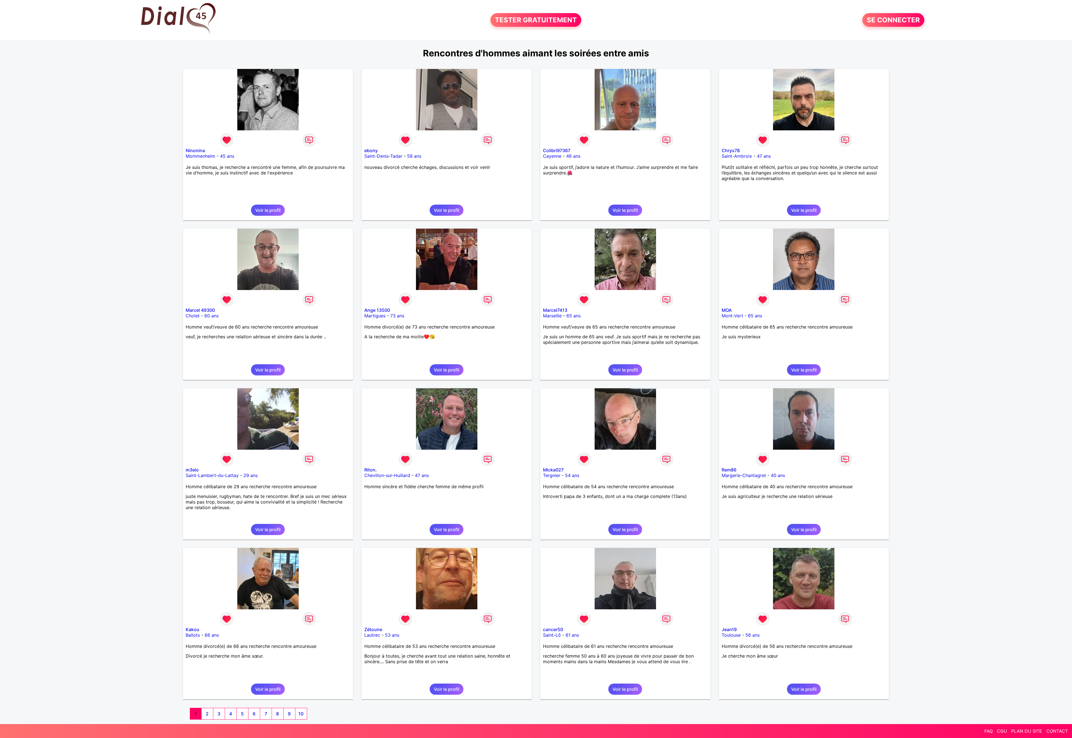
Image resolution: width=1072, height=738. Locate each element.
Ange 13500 (377, 310)
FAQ (988, 731)
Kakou (192, 629)
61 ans (572, 635)
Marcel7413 (555, 310)
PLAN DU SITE (1026, 731)
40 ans (778, 475)
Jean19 (729, 629)
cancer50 (553, 629)
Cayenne (552, 156)
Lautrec (372, 635)
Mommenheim (200, 156)
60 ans (211, 315)
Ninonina (195, 150)
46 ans (573, 156)
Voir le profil (268, 210)
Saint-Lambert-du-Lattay (212, 475)
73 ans (397, 315)
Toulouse (731, 635)
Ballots (193, 635)
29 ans (250, 475)
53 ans (392, 635)
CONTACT (1057, 731)
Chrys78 (731, 150)
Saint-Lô (552, 635)
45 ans (227, 156)
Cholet (193, 315)
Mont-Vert (732, 315)
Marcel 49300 (200, 310)
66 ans (212, 635)
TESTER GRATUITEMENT (536, 20)
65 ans (573, 315)
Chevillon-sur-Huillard (387, 475)
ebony (371, 150)
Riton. (370, 470)
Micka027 (553, 470)
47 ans (764, 156)
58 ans (414, 156)
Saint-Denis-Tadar (383, 156)
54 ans (572, 475)
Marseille (552, 315)
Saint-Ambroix (737, 156)
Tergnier (551, 475)
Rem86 (729, 470)
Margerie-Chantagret (744, 475)
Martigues (375, 315)
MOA (727, 310)
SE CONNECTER (893, 20)
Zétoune (373, 629)
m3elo (192, 470)
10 (300, 714)
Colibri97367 (556, 150)
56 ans (752, 635)
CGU (1002, 731)
